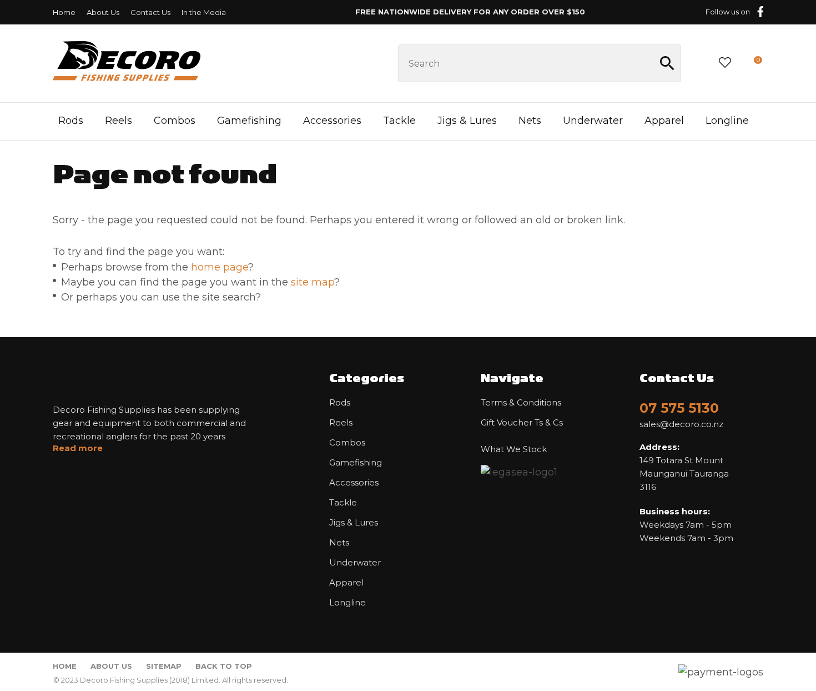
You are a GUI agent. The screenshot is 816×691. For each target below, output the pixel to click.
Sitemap (164, 666)
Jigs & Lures (467, 120)
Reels (118, 120)
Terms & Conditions (521, 403)
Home (64, 12)
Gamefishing (249, 120)
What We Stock (514, 449)
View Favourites (725, 63)
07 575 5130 (679, 408)
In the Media (204, 12)
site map (312, 282)
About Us (103, 12)
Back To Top (223, 666)
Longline (727, 120)
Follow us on (728, 11)
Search (667, 63)
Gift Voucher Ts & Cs (522, 423)
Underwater (593, 120)
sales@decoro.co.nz (681, 424)
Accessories (332, 120)
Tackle (399, 120)
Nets (529, 120)
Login (699, 63)
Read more (78, 448)
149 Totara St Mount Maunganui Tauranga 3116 (684, 467)
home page (219, 267)
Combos (174, 120)
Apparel (664, 120)
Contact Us (150, 12)
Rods (70, 120)
